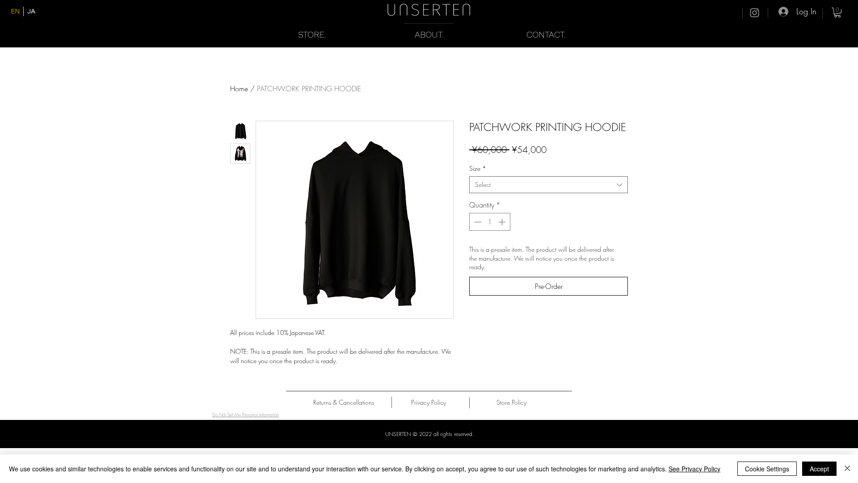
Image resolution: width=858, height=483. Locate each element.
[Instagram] (755, 13)
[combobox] (548, 184)
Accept (819, 468)
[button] (837, 12)
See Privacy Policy (694, 468)
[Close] (847, 469)
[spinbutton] (489, 221)
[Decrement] (477, 221)
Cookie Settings (767, 468)
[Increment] (502, 221)
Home (239, 88)
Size (477, 168)
